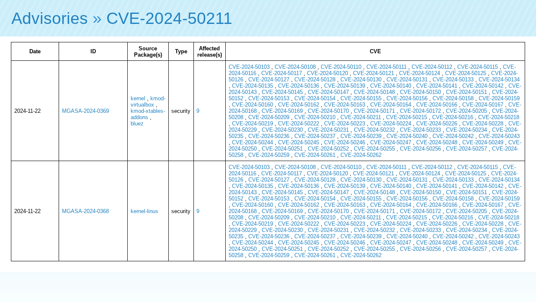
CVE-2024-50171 (374, 111)
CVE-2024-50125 (465, 73)
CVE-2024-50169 (282, 111)
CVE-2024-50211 (169, 18)
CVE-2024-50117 (281, 73)
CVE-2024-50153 (268, 98)
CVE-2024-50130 (360, 79)
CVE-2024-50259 (268, 155)
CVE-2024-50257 (466, 149)
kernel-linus (144, 211)
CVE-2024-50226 (436, 123)
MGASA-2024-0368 (85, 211)
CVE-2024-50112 (432, 67)
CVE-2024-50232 (374, 130)
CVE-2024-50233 (420, 130)
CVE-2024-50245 (298, 142)
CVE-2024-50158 (453, 98)
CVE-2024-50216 (452, 117)
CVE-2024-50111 (386, 67)
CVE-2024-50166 (436, 105)
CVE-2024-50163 (344, 105)
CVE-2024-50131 (407, 79)
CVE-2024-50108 (295, 67)
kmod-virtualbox (148, 101)
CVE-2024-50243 (499, 136)
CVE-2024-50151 (466, 92)
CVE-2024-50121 (373, 73)
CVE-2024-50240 (407, 136)
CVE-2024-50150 (420, 92)
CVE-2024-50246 (344, 142)
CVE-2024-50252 (328, 149)
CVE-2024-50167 (482, 105)
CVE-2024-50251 (282, 149)
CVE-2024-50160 (252, 105)
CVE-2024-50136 (298, 86)
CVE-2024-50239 (360, 136)
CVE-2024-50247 (390, 142)
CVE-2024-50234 (466, 130)
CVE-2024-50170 (328, 111)
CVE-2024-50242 (453, 136)
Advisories (49, 18)
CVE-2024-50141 (436, 86)
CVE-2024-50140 (390, 86)
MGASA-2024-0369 (85, 111)
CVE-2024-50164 (390, 105)
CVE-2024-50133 (453, 79)
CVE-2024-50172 (420, 111)
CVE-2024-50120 (327, 73)
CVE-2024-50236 (268, 136)
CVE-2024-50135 (252, 86)
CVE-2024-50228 (482, 123)
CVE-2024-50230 (282, 130)
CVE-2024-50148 (374, 92)
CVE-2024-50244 (252, 142)
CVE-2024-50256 (420, 149)
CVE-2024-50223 (344, 123)
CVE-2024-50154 (314, 98)
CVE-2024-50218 (498, 117)
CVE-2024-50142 (482, 86)
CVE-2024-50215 (406, 117)
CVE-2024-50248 (436, 142)
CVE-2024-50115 (477, 67)
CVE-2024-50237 (314, 136)
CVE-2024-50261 (314, 155)
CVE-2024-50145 (282, 92)
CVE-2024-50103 (249, 67)
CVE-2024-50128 (314, 79)
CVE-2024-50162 (298, 105)
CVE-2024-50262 (360, 155)
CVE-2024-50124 (419, 73)
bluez (137, 123)
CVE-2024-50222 (298, 123)
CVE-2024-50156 (407, 98)
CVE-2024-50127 (268, 79)
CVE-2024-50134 (499, 79)
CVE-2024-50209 (268, 117)
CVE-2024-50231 (328, 130)
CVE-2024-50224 (390, 123)
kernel (138, 98)
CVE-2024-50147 (328, 92)
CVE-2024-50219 (252, 123)
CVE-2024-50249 (482, 142)
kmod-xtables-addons (148, 114)
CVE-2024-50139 (344, 86)
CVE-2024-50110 (341, 67)
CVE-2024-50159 (499, 98)
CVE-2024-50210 (314, 117)
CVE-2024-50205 (466, 111)
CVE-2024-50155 (360, 98)
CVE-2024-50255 (374, 149)
